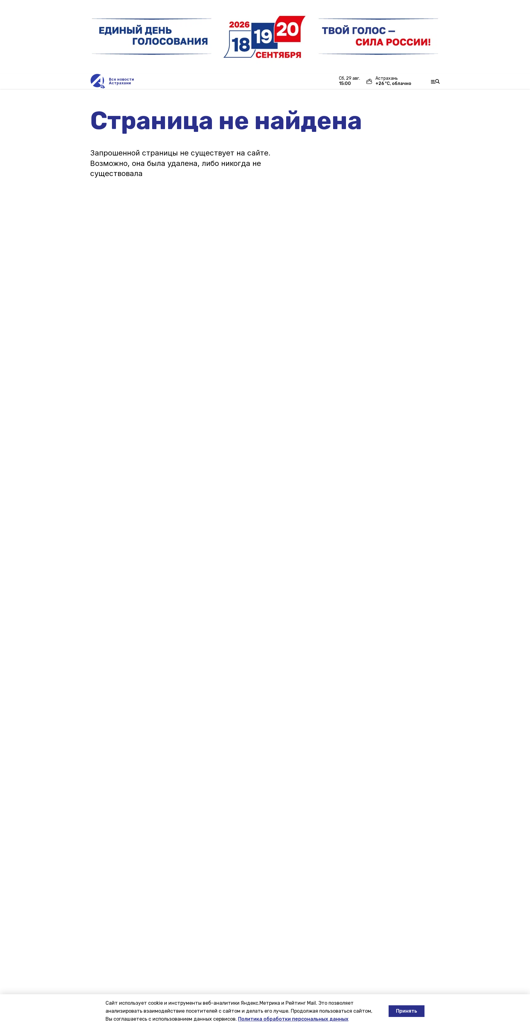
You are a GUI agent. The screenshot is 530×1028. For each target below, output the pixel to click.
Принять (406, 1011)
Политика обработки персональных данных (293, 1019)
